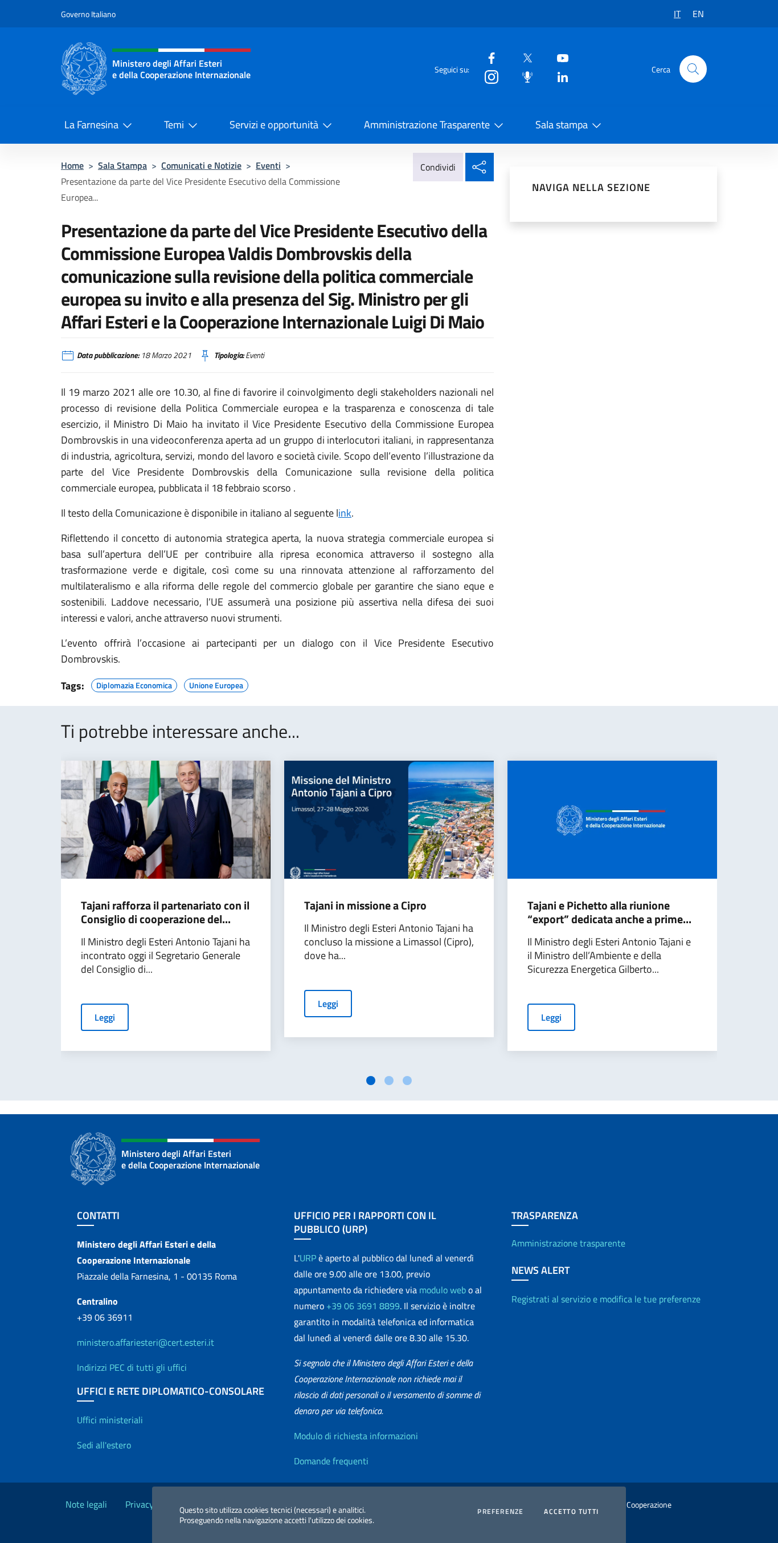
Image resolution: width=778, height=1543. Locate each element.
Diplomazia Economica (134, 683)
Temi (174, 124)
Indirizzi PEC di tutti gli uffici (132, 1367)
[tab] (370, 1080)
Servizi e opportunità (274, 124)
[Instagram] (487, 76)
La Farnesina (91, 124)
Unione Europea (216, 683)
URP (308, 1258)
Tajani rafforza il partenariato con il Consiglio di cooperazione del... (165, 912)
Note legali (86, 1504)
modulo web (442, 1290)
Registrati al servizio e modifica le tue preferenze (606, 1299)
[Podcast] (522, 76)
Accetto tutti (571, 1511)
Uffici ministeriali (110, 1420)
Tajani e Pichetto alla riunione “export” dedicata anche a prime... (609, 912)
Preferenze (500, 1511)
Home (72, 165)
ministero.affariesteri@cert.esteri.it (145, 1342)
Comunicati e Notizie (201, 165)
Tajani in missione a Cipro (365, 905)
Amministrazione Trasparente (427, 124)
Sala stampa (561, 124)
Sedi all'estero (104, 1445)
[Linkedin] (558, 76)
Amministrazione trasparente (568, 1243)
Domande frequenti (331, 1461)
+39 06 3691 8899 (363, 1306)
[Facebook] (487, 57)
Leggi (105, 1017)
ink (344, 513)
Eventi (268, 165)
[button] (693, 69)
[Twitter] (522, 57)
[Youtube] (558, 57)
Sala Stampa (122, 165)
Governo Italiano (88, 14)
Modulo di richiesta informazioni (356, 1436)
